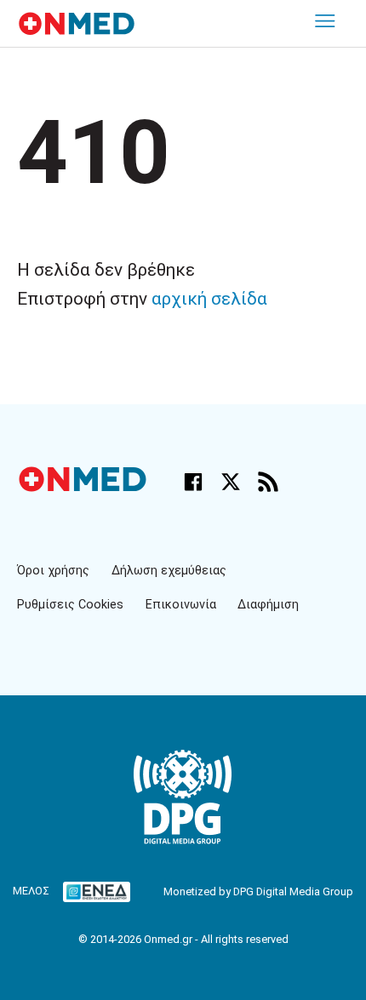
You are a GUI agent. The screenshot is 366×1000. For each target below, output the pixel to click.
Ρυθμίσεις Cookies (70, 604)
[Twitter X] (230, 481)
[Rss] (268, 481)
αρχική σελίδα (209, 299)
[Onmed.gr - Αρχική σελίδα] (84, 487)
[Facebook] (193, 481)
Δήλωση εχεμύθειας (169, 570)
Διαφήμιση (268, 604)
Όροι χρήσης (53, 570)
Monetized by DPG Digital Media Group (258, 891)
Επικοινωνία (181, 604)
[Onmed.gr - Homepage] (76, 23)
